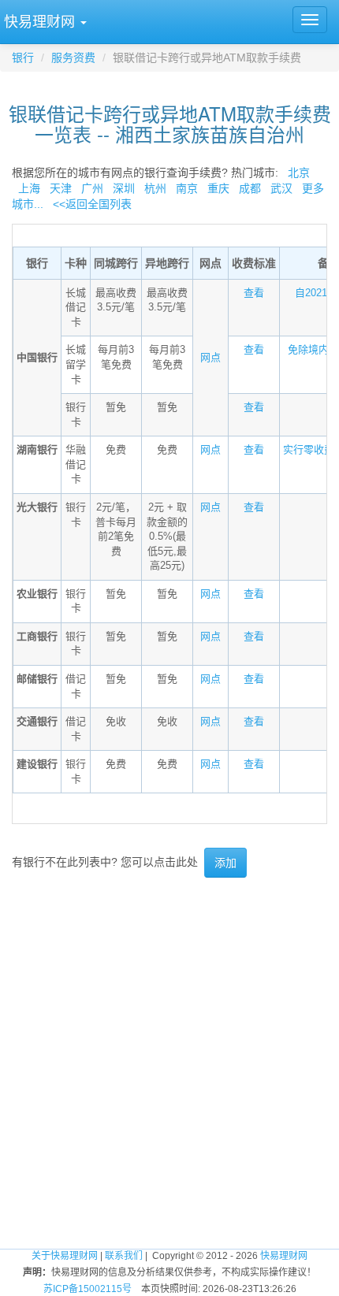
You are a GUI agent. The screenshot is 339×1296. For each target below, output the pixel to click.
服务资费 (73, 57)
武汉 (281, 188)
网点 (210, 357)
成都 (250, 188)
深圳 (124, 188)
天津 (61, 188)
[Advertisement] (169, 1062)
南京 (187, 188)
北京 (299, 172)
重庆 (218, 188)
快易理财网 (283, 1255)
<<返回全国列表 (92, 204)
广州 (92, 188)
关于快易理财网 (65, 1255)
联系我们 (124, 1255)
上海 (29, 188)
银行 (23, 57)
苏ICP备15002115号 (87, 1288)
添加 (225, 862)
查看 (254, 293)
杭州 (155, 188)
